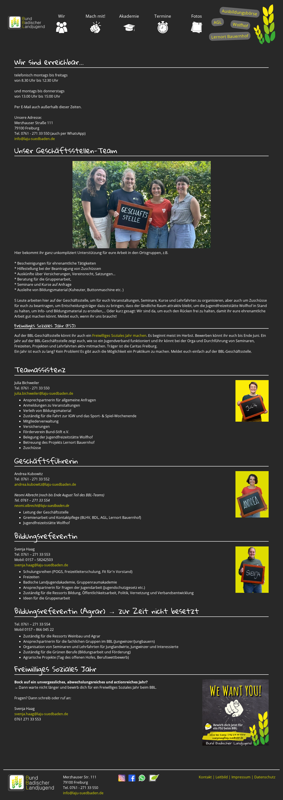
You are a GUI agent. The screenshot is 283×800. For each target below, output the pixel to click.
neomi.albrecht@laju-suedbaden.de (41, 505)
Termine (162, 16)
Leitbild (222, 777)
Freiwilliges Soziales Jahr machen (119, 335)
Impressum (240, 777)
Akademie (129, 16)
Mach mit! (95, 16)
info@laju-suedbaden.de (34, 138)
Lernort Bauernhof (229, 36)
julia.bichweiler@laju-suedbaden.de (43, 393)
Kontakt (205, 777)
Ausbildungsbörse (240, 12)
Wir (61, 16)
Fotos (196, 16)
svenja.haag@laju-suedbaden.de (41, 565)
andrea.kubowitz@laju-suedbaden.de (45, 484)
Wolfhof (240, 24)
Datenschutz (264, 777)
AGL (217, 22)
